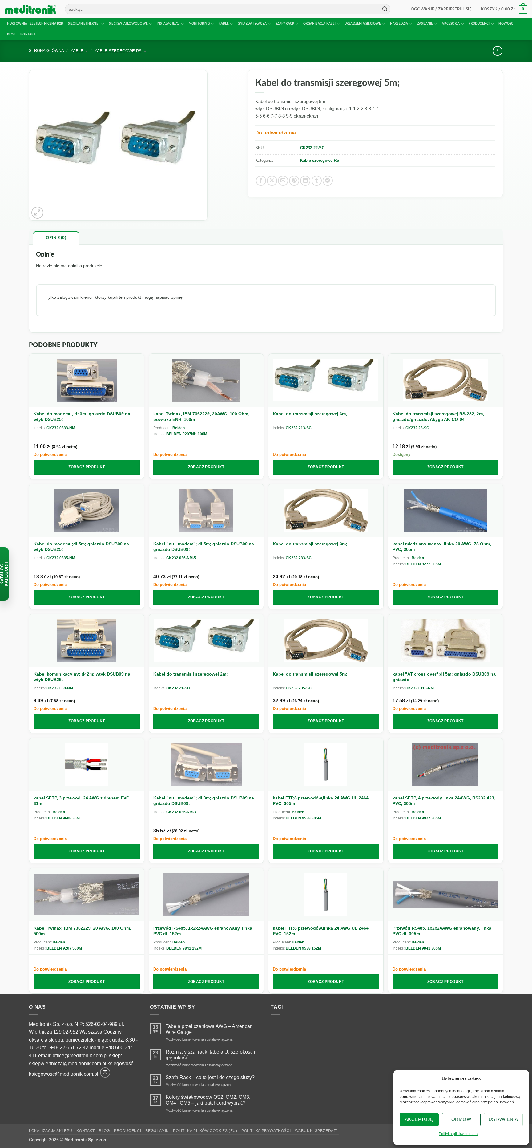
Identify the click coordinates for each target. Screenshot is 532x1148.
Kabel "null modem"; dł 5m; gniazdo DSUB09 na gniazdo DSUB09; (203, 546)
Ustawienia (503, 1119)
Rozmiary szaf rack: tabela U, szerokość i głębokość (210, 1054)
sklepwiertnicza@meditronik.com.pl (67, 1063)
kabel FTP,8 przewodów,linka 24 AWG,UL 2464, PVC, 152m (321, 931)
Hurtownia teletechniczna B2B (35, 23)
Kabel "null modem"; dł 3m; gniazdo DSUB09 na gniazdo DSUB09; (203, 800)
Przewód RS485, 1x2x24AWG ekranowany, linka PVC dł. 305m (442, 931)
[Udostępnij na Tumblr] (317, 181)
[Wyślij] (385, 9)
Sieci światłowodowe (128, 23)
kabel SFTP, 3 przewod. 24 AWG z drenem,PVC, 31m (82, 800)
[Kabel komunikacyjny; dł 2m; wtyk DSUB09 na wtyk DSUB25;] (86, 640)
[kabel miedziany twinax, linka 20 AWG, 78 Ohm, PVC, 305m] (445, 510)
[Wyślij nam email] (105, 1072)
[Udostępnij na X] (272, 181)
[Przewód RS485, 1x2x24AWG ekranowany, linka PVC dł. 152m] (206, 894)
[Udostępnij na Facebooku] (261, 181)
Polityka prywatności (266, 1131)
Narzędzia (399, 23)
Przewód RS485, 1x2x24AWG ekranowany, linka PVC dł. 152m (202, 931)
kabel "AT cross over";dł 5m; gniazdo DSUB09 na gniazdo (444, 677)
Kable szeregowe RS (319, 160)
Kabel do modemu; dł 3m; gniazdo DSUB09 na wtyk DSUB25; (82, 416)
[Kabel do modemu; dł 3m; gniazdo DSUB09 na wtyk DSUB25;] (86, 380)
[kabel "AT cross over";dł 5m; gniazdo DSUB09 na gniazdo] (445, 640)
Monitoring (199, 23)
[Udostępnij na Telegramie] (328, 181)
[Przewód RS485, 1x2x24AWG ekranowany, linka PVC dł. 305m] (445, 894)
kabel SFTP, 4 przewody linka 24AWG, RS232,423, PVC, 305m (444, 800)
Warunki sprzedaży (317, 1131)
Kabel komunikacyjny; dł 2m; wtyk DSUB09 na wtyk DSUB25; (82, 677)
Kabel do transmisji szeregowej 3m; (310, 413)
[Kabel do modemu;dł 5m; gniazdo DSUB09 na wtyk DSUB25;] (86, 510)
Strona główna (46, 50)
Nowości (506, 23)
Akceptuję (419, 1119)
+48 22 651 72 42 (69, 1047)
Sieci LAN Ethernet (84, 23)
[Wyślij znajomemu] (283, 181)
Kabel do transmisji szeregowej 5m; (310, 674)
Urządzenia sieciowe (363, 23)
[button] (440, 9)
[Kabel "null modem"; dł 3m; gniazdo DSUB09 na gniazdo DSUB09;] (206, 764)
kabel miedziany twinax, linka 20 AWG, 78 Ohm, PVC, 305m (442, 546)
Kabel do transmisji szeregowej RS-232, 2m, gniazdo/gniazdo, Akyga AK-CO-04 (438, 416)
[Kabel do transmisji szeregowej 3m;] (325, 380)
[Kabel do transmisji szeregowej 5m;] (325, 640)
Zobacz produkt (86, 467)
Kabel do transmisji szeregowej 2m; (190, 674)
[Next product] (497, 51)
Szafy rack (285, 23)
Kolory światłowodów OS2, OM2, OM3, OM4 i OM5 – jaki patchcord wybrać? (208, 1100)
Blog (11, 34)
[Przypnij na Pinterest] (294, 181)
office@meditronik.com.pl (80, 1055)
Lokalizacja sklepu (50, 1131)
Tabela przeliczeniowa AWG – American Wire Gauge (209, 1029)
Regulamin (157, 1131)
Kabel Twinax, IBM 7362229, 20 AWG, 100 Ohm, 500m (82, 931)
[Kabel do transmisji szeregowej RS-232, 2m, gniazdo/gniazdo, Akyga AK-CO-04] (445, 380)
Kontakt (27, 34)
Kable (224, 23)
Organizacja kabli (319, 23)
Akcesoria (451, 23)
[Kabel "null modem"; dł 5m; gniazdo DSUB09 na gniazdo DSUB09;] (206, 510)
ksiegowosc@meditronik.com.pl (63, 1074)
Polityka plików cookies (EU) (205, 1131)
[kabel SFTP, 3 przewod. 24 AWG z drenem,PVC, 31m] (86, 764)
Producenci (479, 23)
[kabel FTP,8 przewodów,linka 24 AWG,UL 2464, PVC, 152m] (325, 894)
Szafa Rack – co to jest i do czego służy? (210, 1077)
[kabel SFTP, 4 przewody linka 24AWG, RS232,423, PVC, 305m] (445, 764)
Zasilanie (425, 23)
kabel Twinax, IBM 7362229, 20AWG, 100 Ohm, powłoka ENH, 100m (201, 416)
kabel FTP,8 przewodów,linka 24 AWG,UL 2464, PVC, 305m (321, 800)
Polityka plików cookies (458, 1134)
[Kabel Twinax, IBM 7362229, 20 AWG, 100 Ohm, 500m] (86, 894)
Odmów (461, 1119)
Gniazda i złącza (252, 23)
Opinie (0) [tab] (56, 238)
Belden (178, 428)
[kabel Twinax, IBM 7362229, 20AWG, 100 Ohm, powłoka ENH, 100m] (206, 380)
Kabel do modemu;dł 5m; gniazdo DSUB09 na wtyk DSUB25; (81, 546)
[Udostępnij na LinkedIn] (305, 181)
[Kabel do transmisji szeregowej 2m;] (206, 640)
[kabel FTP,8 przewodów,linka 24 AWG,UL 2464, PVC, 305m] (325, 764)
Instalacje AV (168, 23)
